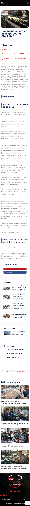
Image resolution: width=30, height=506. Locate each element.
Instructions (7, 49)
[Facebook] (11, 491)
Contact (17, 499)
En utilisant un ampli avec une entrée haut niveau (15, 59)
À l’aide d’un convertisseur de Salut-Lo (14, 54)
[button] (27, 2)
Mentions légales (6, 499)
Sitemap (26, 499)
